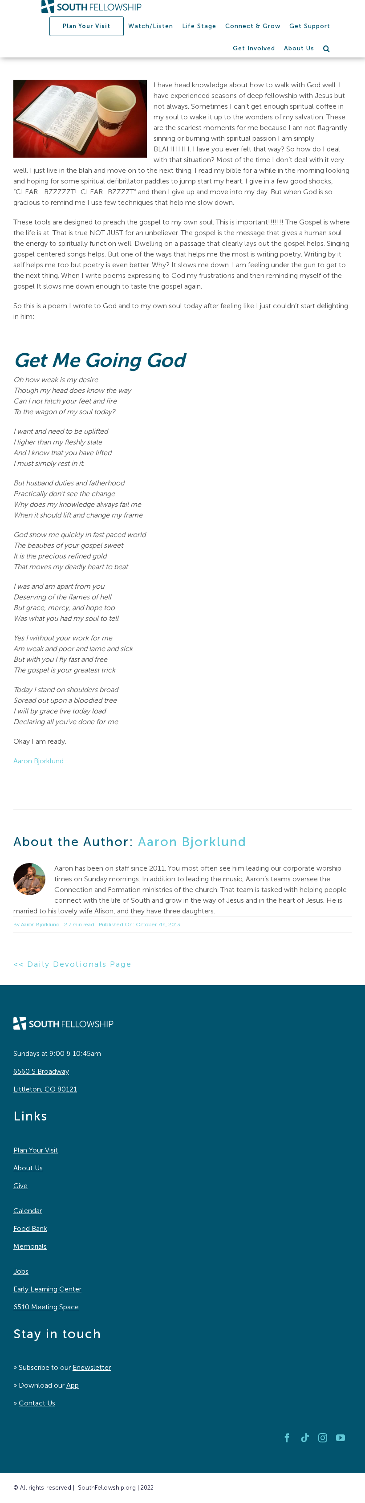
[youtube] (340, 1438)
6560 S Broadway (41, 1071)
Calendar (27, 1210)
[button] (327, 48)
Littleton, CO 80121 (45, 1089)
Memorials (30, 1246)
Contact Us (37, 1403)
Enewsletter (92, 1367)
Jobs (20, 1271)
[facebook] (287, 1438)
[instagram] (322, 1438)
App (72, 1385)
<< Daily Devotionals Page (72, 964)
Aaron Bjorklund (38, 761)
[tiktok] (304, 1438)
